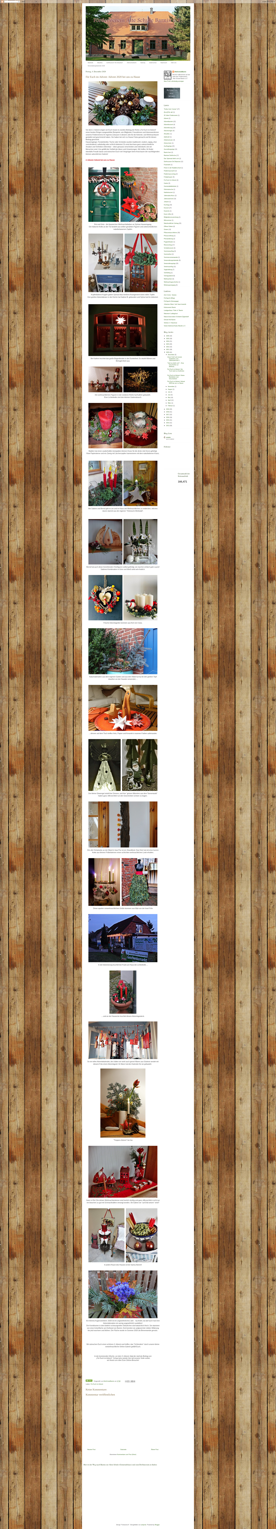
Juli (169, 392)
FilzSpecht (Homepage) (171, 301)
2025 (168, 338)
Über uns (173, 62)
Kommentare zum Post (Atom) (126, 1454)
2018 (168, 412)
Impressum (164, 62)
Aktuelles (100, 62)
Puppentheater (168, 242)
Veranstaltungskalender (171, 260)
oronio (168, 437)
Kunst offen (167, 214)
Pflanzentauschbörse (170, 232)
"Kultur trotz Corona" (170, 109)
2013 (168, 425)
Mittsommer (167, 220)
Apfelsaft (166, 137)
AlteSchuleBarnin (180, 72)
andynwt (143, 1525)
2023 (168, 344)
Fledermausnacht (169, 171)
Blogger (157, 1525)
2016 (168, 417)
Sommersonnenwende (171, 257)
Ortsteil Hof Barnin (169, 319)
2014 (168, 423)
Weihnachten (168, 279)
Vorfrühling (167, 273)
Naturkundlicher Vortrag (171, 223)
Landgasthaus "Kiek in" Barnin (173, 310)
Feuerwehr (167, 164)
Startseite (90, 62)
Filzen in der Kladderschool (172, 168)
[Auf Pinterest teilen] (134, 1381)
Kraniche (166, 211)
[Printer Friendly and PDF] (89, 1381)
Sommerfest (168, 254)
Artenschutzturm (131, 62)
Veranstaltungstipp (169, 263)
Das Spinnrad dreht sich (171, 158)
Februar (170, 406)
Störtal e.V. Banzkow (170, 323)
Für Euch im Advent (97, 1384)
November (171, 386)
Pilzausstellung (168, 236)
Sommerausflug (169, 251)
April (169, 400)
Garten (166, 183)
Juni (169, 395)
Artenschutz (167, 143)
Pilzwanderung (168, 239)
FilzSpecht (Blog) (169, 298)
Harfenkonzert (168, 192)
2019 (168, 409)
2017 (168, 414)
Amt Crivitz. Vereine (170, 295)
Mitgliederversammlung (171, 217)
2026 (168, 336)
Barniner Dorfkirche (170, 155)
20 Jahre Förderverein (170, 115)
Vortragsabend (168, 276)
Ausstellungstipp (169, 149)
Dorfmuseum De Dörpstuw (172, 161)
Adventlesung (168, 127)
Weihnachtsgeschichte (171, 282)
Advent (166, 118)
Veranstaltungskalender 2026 (96, 66)
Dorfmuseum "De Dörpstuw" (115, 62)
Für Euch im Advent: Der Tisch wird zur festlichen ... (175, 370)
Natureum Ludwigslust (171, 313)
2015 (168, 420)
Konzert (166, 208)
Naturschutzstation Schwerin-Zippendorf (176, 316)
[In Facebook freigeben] (132, 1381)
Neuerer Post (91, 1449)
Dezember (171, 354)
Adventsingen (168, 130)
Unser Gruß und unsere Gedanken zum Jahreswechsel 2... (174, 358)
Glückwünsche (168, 189)
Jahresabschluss (169, 195)
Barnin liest (167, 152)
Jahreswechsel (168, 198)
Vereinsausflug (168, 266)
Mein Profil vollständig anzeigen (174, 81)
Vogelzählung (168, 269)
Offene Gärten (168, 226)
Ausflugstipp (168, 146)
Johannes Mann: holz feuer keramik (175, 304)
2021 (168, 349)
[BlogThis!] (128, 1381)
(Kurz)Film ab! (168, 112)
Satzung (142, 62)
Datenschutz (153, 62)
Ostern (166, 229)
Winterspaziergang (169, 285)
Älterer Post (154, 1449)
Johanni (166, 201)
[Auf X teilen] (130, 1381)
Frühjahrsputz (168, 177)
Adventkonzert (168, 124)
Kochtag (166, 205)
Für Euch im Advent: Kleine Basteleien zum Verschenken (175, 377)
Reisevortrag (168, 245)
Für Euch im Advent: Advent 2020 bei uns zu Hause (176, 382)
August (170, 389)
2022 (168, 347)
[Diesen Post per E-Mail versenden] (126, 1381)
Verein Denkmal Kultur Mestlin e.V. (175, 326)
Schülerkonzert (168, 248)
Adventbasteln (168, 121)
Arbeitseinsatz (168, 140)
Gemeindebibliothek (170, 186)
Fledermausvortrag (170, 174)
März (169, 403)
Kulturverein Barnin (170, 307)
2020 (168, 352)
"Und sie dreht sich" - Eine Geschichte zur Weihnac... (175, 364)
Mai (169, 397)
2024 (168, 341)
